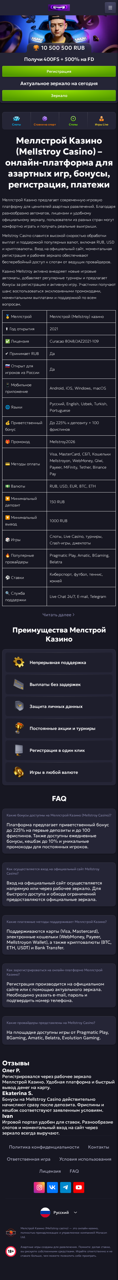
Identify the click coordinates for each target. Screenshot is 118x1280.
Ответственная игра (28, 1159)
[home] (59, 7)
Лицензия (50, 1171)
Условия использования (85, 1159)
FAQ (74, 1171)
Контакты (98, 1147)
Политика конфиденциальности (44, 1147)
